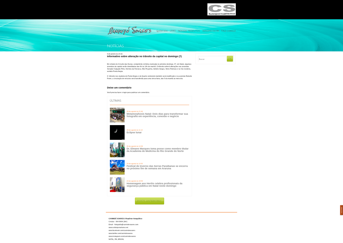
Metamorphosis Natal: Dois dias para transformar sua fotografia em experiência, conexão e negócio (157, 115)
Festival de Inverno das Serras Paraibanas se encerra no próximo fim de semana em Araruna (157, 167)
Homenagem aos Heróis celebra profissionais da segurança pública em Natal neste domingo (154, 184)
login (125, 92)
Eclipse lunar (134, 132)
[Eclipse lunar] (117, 139)
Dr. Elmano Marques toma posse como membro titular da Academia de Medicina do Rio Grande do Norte (158, 149)
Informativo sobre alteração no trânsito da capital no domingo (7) (144, 56)
